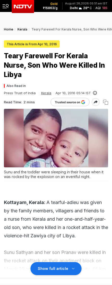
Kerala (46, 93)
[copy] (105, 102)
